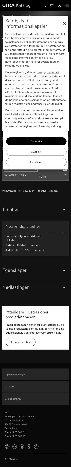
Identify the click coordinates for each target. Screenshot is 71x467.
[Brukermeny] (59, 5)
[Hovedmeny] (66, 6)
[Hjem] (22, 5)
